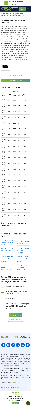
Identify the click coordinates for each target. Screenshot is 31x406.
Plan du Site (15, 382)
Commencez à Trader (16, 80)
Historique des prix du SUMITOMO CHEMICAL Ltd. (23, 251)
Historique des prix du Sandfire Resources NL (23, 267)
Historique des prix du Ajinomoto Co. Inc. (23, 259)
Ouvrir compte (22, 8)
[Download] (28, 3)
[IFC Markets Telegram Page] (27, 345)
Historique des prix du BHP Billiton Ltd (7, 250)
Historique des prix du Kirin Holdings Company (7, 259)
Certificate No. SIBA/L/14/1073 (10, 365)
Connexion (14, 8)
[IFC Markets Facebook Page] (3, 345)
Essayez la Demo (15, 320)
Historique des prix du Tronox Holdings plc (7, 242)
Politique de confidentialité (10, 387)
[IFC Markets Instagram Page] (8, 345)
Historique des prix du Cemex (23, 243)
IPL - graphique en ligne (15, 75)
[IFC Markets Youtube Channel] (23, 345)
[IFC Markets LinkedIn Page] (18, 345)
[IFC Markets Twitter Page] (13, 345)
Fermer (15, 403)
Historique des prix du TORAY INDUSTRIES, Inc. (7, 267)
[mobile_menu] (28, 8)
